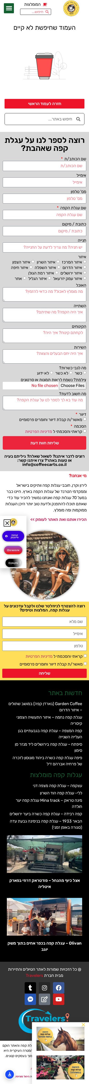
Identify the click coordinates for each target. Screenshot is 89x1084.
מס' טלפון (78, 192)
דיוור (82, 414)
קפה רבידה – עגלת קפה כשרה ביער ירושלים (46, 813)
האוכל (81, 285)
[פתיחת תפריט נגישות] (10, 1074)
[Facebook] (58, 988)
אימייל (81, 175)
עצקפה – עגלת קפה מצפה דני (57, 785)
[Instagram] (44, 988)
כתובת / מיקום (74, 224)
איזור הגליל (37, 278)
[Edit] (44, 999)
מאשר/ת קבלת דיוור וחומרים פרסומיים (50, 419)
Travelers (34, 975)
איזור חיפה (19, 267)
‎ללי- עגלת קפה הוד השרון (61, 793)
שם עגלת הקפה (72, 208)
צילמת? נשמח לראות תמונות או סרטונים (53, 380)
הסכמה (79, 426)
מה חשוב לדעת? (72, 394)
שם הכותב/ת (74, 159)
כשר (78, 373)
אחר (18, 278)
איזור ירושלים (71, 272)
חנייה (82, 240)
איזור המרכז (72, 261)
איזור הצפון (21, 261)
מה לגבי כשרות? (72, 368)
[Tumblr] (30, 988)
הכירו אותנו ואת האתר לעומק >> (58, 519)
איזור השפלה (45, 267)
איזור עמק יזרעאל (67, 278)
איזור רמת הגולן (41, 272)
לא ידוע (43, 373)
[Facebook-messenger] (30, 999)
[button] (9, 8)
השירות (80, 347)
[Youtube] (58, 999)
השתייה (80, 306)
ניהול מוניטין (22, 1076)
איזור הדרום (72, 267)
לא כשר (61, 373)
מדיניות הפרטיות (38, 431)
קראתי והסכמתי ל (53, 431)
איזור (82, 257)
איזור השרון (46, 261)
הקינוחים (79, 326)
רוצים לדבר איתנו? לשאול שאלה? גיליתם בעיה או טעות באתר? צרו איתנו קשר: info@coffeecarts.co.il (44, 460)
